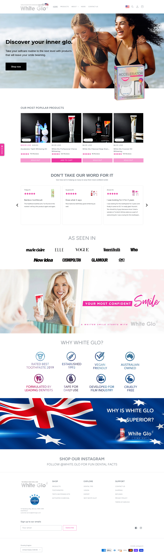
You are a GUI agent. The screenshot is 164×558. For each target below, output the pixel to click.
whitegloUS (139, 546)
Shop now (16, 66)
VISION (86, 490)
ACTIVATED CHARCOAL (60, 498)
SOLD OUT (35, 160)
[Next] (146, 205)
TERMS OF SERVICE (122, 502)
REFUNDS (118, 494)
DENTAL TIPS (88, 486)
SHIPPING (119, 490)
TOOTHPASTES (57, 490)
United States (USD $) (30, 550)
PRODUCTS (56, 486)
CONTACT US (120, 486)
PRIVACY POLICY (121, 498)
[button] (132, 6)
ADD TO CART (67, 160)
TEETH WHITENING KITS (61, 494)
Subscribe (70, 528)
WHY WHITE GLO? (90, 498)
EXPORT (87, 494)
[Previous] (17, 205)
